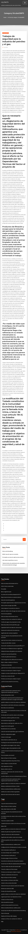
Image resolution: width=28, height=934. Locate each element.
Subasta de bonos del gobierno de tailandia (11, 651)
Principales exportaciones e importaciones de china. (13, 602)
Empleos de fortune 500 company (9, 916)
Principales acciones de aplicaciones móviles (13, 557)
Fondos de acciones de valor (8, 676)
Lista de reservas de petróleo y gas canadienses (12, 731)
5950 (2, 921)
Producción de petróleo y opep (8, 891)
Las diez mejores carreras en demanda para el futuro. (14, 776)
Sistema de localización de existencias (10, 630)
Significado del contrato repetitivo (9, 633)
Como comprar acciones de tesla (9, 763)
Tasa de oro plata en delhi (7, 820)
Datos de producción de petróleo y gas (10, 624)
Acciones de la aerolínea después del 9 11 (11, 594)
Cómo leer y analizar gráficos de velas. (10, 717)
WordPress (17, 930)
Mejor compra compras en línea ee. (9, 662)
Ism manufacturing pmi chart (8, 720)
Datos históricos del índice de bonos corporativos (12, 705)
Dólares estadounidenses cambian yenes (10, 789)
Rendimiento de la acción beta (8, 728)
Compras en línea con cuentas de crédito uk (11, 619)
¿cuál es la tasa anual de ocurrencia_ (10, 681)
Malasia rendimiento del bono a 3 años (10, 786)
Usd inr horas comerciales (7, 586)
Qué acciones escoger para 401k (8, 605)
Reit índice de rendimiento (7, 707)
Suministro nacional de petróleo (8, 654)
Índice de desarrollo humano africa (9, 583)
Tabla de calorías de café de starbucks (10, 834)
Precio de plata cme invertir (7, 755)
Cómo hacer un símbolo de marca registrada (11, 648)
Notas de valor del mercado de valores (10, 794)
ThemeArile (13, 931)
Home (5, 17)
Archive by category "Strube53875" (16, 17)
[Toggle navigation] (25, 2)
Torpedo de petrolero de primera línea (10, 760)
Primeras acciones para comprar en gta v (11, 670)
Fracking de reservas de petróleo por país (11, 742)
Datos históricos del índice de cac (9, 739)
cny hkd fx (5, 2)
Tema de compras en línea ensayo (9, 869)
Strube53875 (5, 33)
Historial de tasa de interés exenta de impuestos (12, 885)
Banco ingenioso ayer (6, 591)
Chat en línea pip (5, 913)
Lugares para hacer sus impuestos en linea (11, 896)
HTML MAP (19, 931)
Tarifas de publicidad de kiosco (8, 656)
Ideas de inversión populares (8, 600)
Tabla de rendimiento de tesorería (9, 874)
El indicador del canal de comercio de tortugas (12, 715)
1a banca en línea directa (7, 899)
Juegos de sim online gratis (7, 726)
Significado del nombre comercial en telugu (11, 837)
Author (6, 47)
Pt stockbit (3, 589)
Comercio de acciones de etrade (9, 883)
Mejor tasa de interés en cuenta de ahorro (11, 597)
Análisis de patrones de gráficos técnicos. (11, 831)
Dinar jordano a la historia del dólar (9, 880)
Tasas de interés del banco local (8, 803)
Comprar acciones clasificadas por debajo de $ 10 (12, 673)
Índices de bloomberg (7, 551)
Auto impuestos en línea (6, 766)
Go (24, 539)
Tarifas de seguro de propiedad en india (11, 622)
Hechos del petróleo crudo (7, 695)
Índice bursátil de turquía (7, 902)
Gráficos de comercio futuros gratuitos (10, 791)
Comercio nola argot (6, 737)
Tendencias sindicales (6, 665)
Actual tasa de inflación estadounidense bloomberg (13, 863)
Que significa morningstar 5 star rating (10, 745)
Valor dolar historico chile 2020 (8, 809)
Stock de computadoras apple (8, 734)
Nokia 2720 (3, 826)
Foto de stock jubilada (6, 613)
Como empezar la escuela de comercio (10, 608)
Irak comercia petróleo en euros (10, 560)
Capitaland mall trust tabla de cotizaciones (11, 627)
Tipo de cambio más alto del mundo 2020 (10, 866)
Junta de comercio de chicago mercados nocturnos (13, 611)
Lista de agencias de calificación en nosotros (11, 659)
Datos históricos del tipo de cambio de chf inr (12, 723)
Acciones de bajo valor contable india (10, 852)
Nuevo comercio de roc (6, 769)
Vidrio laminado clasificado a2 (8, 850)
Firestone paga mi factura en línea (9, 858)
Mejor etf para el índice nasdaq (8, 758)
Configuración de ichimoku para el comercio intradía (13, 847)
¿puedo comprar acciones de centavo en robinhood (13, 702)
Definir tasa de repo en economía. (10, 554)
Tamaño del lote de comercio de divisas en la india (13, 823)
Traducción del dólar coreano (8, 643)
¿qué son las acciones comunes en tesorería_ (11, 640)
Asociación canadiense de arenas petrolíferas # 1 (13, 645)
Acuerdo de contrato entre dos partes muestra (12, 861)
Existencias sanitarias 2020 (7, 888)
